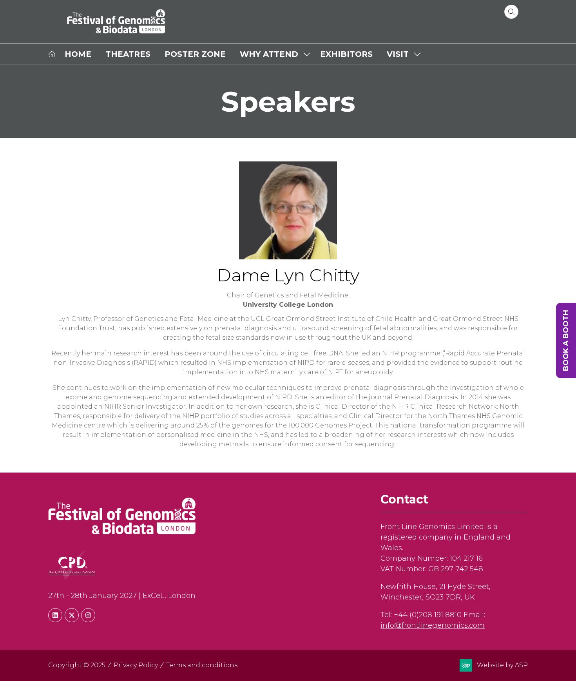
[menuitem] (78, 54)
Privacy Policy (136, 665)
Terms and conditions (201, 665)
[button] (511, 12)
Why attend (269, 54)
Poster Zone (195, 54)
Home (78, 54)
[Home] (51, 54)
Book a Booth (566, 340)
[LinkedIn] (55, 615)
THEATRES (127, 54)
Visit (398, 54)
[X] (72, 615)
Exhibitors (346, 54)
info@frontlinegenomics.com (432, 625)
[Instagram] (88, 615)
